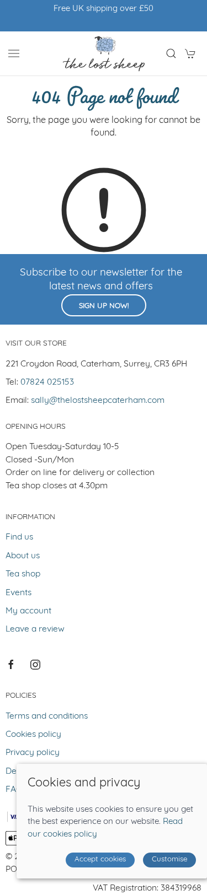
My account (28, 611)
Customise (169, 859)
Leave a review (35, 629)
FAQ (14, 789)
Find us (19, 537)
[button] (13, 53)
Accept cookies (100, 859)
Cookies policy (33, 734)
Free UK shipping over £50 (103, 9)
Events (18, 593)
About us (23, 556)
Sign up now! (104, 306)
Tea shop (23, 574)
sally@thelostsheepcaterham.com (97, 400)
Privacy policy (33, 752)
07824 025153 (47, 382)
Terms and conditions (47, 716)
